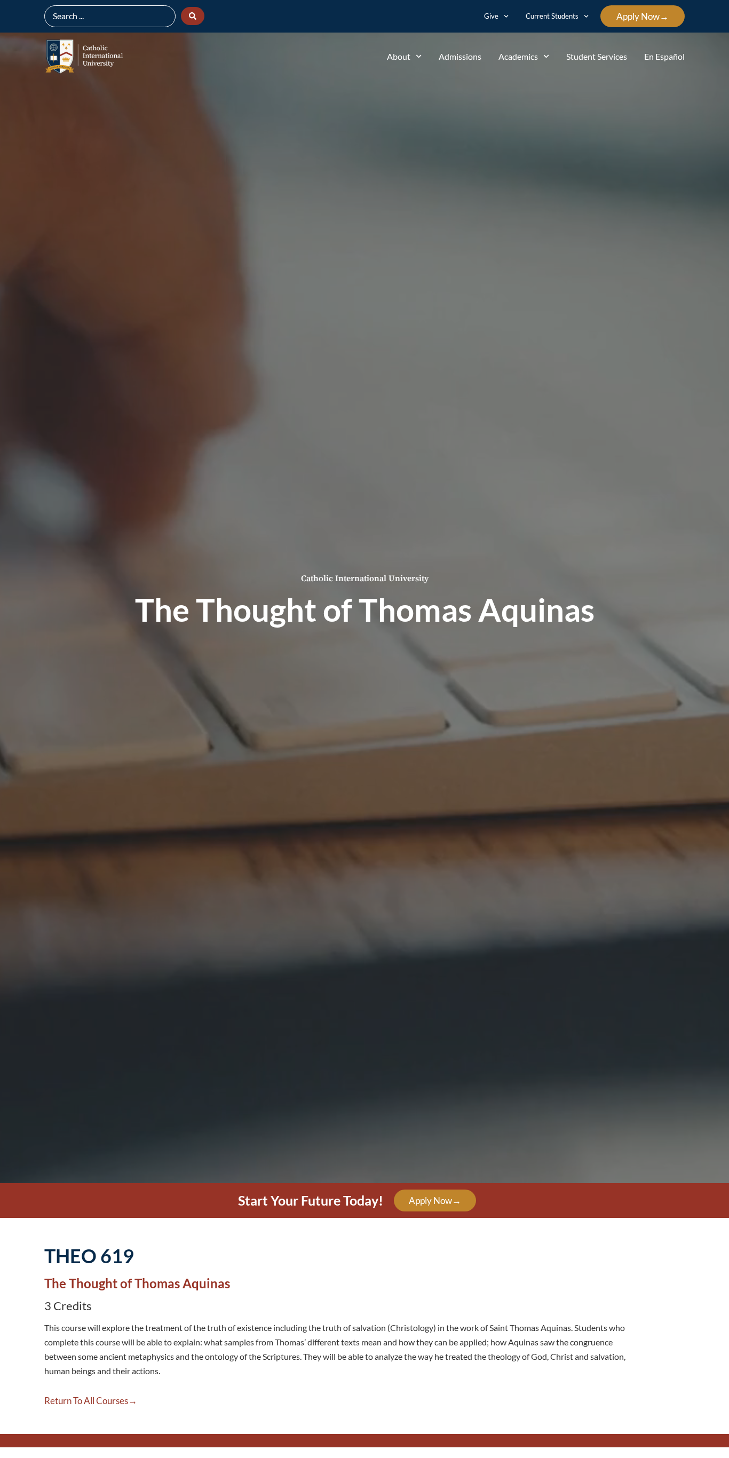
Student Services (596, 56)
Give (491, 16)
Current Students (552, 16)
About (398, 56)
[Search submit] (192, 16)
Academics (518, 56)
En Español (664, 56)
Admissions (460, 56)
